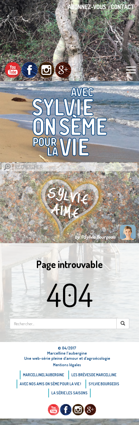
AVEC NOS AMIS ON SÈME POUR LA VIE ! (50, 383)
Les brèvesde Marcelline (93, 374)
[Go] (7, 167)
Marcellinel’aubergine (43, 374)
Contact (122, 6)
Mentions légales (67, 364)
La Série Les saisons (69, 392)
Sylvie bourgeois (104, 383)
